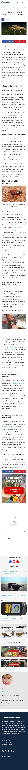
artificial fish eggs (7, 427)
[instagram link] (3, 751)
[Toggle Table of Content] (19, 86)
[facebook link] (6, 751)
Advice (9, 8)
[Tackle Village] (5, 2)
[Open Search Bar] (17, 2)
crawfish (23, 342)
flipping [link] (15, 230)
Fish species (16, 8)
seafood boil (15, 467)
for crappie (5, 128)
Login (24, 531)
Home (3, 8)
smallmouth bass (18, 383)
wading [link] (16, 227)
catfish (6, 219)
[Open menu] (3, 760)
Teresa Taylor (5, 691)
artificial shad (14, 347)
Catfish (24, 8)
